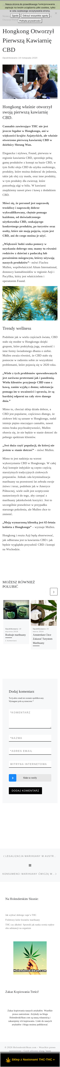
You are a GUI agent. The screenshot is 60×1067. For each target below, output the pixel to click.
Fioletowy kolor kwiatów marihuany (22, 920)
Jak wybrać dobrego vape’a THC (20, 915)
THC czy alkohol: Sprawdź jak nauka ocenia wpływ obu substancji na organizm (29, 926)
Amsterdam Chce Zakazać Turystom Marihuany (42, 639)
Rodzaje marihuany (15, 634)
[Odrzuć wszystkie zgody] (56, 13)
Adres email (21, 751)
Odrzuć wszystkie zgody (35, 15)
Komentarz (20, 712)
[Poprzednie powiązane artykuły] (45, 591)
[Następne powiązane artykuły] (54, 591)
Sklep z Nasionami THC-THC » (33, 1059)
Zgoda (15, 15)
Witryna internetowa (28, 764)
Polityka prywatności (30, 20)
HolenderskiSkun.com (24, 1047)
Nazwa (16, 738)
